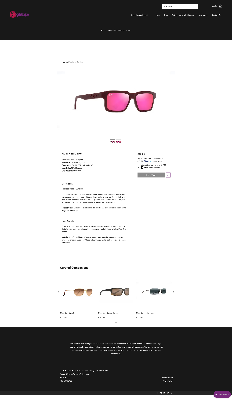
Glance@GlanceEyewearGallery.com (74, 374)
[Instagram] (161, 393)
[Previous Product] (58, 292)
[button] (220, 6)
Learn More (157, 161)
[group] (116, 296)
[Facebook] (157, 393)
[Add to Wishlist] (168, 175)
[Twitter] (164, 393)
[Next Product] (173, 292)
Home (64, 62)
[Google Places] (171, 393)
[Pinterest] (168, 393)
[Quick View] (78, 292)
